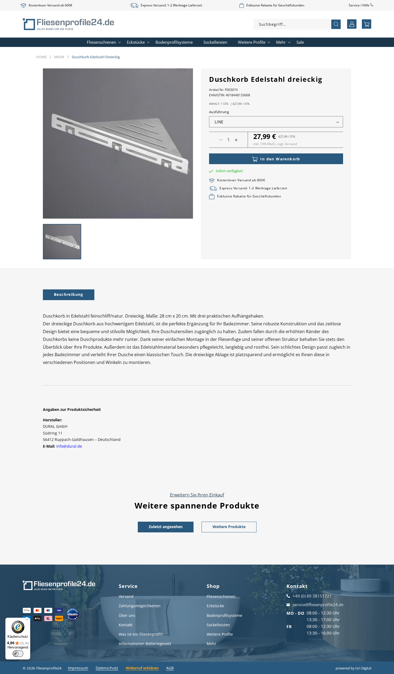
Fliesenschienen (221, 596)
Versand (126, 596)
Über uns (127, 615)
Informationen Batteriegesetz (145, 643)
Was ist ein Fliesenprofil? (141, 634)
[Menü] (27, 621)
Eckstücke (215, 605)
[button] (366, 24)
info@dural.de (69, 446)
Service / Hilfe (359, 5)
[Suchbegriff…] (336, 24)
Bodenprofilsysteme (224, 615)
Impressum (78, 668)
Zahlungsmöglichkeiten (140, 605)
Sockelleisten (218, 624)
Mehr (59, 56)
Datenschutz (107, 668)
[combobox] (297, 24)
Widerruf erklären (142, 668)
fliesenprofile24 (48, 668)
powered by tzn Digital (353, 668)
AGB (170, 668)
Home (41, 56)
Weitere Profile (220, 634)
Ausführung (219, 112)
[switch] (18, 653)
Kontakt (125, 624)
